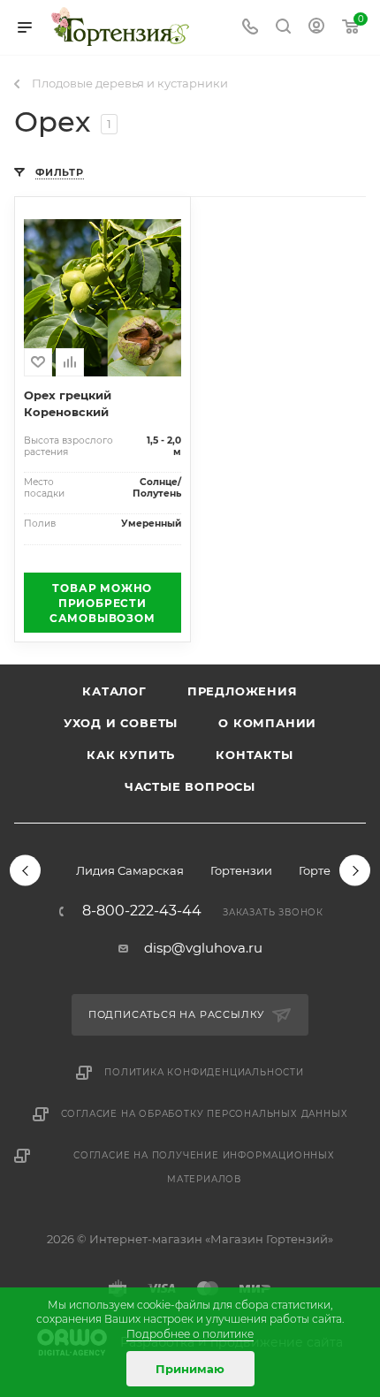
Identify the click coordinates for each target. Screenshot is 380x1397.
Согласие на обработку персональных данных (204, 1114)
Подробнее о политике (190, 1333)
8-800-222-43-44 (141, 911)
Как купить (131, 755)
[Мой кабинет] (316, 27)
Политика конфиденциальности (204, 1072)
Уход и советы (121, 723)
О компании (267, 723)
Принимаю (190, 1369)
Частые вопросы (190, 786)
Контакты (254, 755)
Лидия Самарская (130, 870)
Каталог (114, 691)
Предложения (242, 691)
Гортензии (241, 870)
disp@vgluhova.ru (203, 947)
